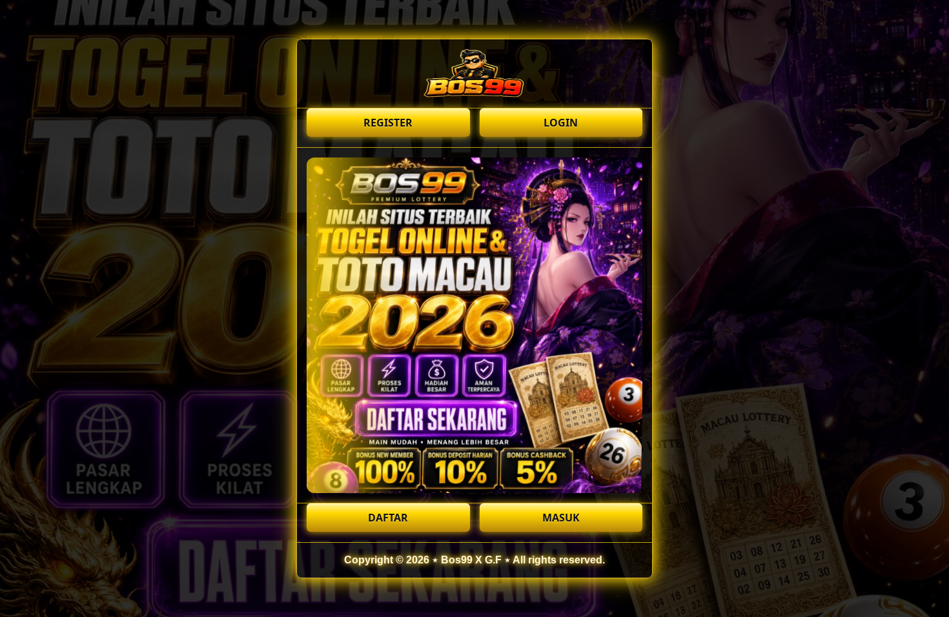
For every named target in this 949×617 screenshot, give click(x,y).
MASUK (561, 518)
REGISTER (388, 123)
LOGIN (561, 123)
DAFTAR (388, 518)
